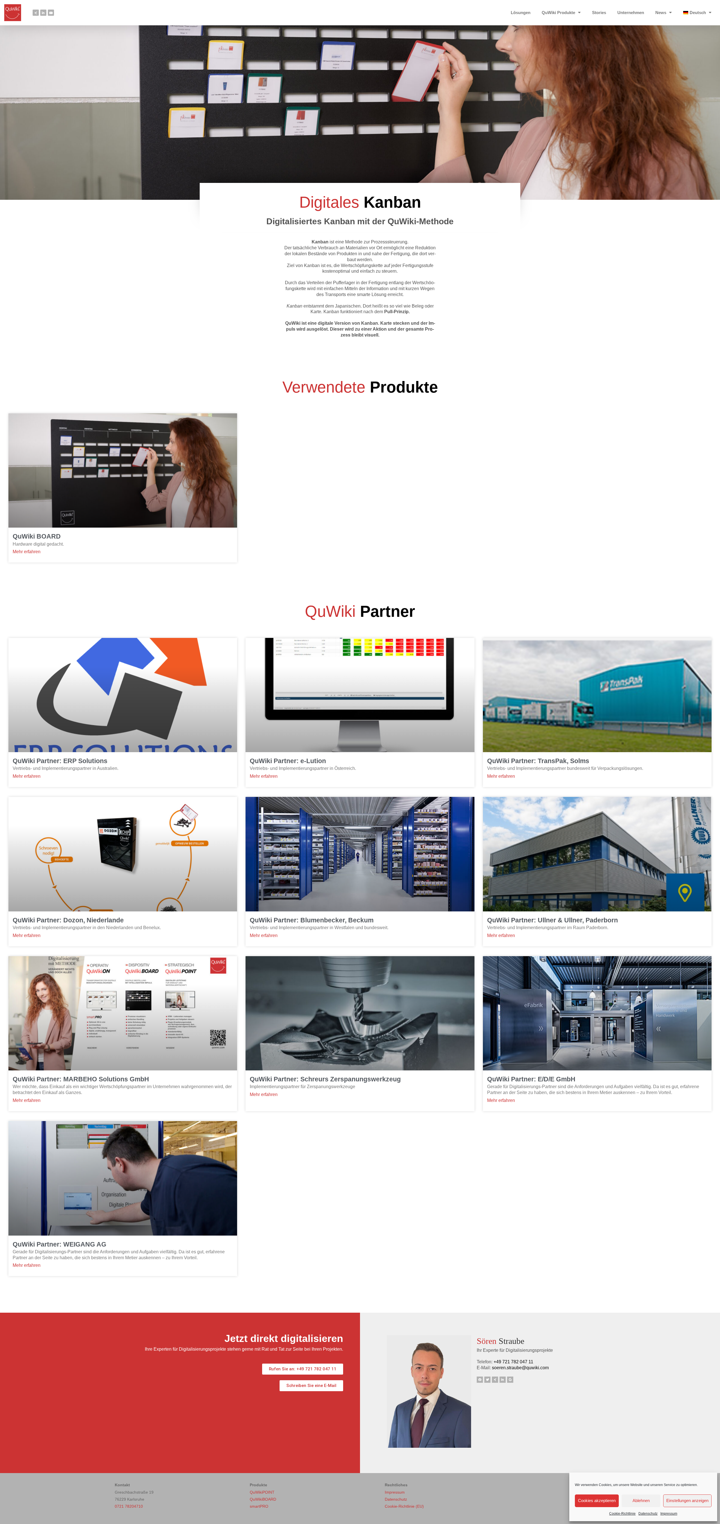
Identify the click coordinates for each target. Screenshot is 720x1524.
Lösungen (520, 12)
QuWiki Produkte (558, 12)
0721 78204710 (129, 1506)
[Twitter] (487, 1380)
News (660, 12)
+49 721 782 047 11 (513, 1361)
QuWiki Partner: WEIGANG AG (59, 1244)
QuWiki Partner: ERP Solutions (60, 761)
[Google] (510, 1380)
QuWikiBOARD (263, 1499)
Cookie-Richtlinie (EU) (404, 1506)
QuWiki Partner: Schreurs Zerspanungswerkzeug (325, 1079)
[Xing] (36, 13)
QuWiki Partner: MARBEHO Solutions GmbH (81, 1079)
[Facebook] (480, 1380)
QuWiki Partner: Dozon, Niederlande (68, 920)
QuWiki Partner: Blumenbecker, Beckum (312, 920)
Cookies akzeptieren (597, 1500)
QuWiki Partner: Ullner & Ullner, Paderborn (552, 920)
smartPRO (259, 1506)
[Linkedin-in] (43, 13)
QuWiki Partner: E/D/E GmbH (531, 1079)
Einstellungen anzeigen (687, 1500)
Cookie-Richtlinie (622, 1514)
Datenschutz (648, 1514)
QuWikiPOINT (262, 1492)
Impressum (668, 1514)
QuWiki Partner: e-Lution (288, 761)
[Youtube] (51, 13)
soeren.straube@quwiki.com (520, 1367)
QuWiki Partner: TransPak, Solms (538, 761)
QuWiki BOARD (37, 536)
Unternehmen (630, 12)
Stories (599, 12)
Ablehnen (641, 1500)
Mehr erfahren (26, 552)
